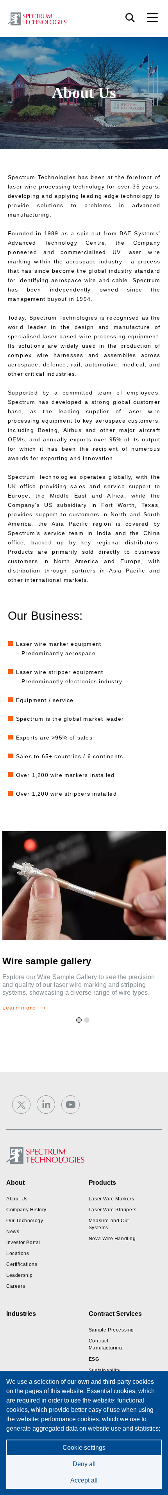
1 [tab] (80, 1021)
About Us (17, 1199)
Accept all (84, 1480)
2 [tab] (88, 1021)
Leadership (19, 1275)
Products (102, 1182)
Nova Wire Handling (112, 1238)
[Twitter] (21, 1104)
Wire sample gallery (46, 961)
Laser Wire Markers (111, 1199)
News (12, 1231)
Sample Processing (111, 1330)
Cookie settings (84, 1447)
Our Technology (24, 1220)
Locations (17, 1253)
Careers (15, 1286)
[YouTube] (70, 1104)
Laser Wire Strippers (113, 1209)
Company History (26, 1209)
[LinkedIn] (46, 1104)
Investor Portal (23, 1242)
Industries (21, 1313)
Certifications (21, 1264)
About (15, 1182)
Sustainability (104, 1370)
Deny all (84, 1464)
